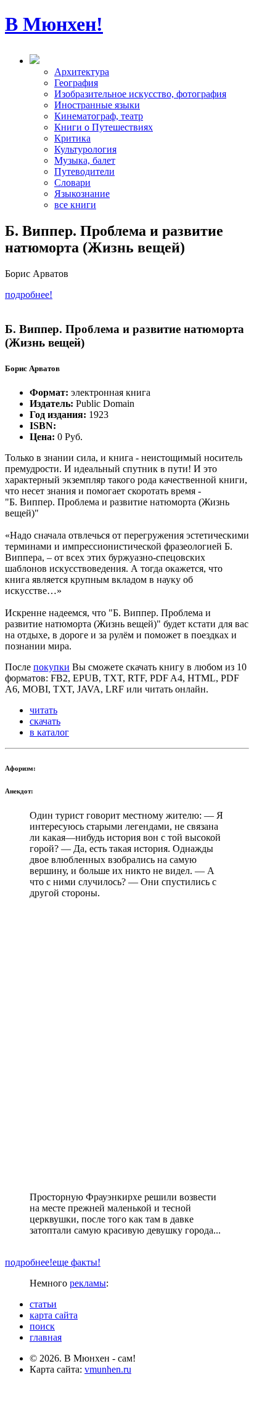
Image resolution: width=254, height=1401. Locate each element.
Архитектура (81, 71)
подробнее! (28, 294)
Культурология (85, 149)
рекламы (88, 1283)
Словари (72, 182)
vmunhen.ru (107, 1369)
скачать (45, 721)
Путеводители (84, 171)
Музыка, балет (84, 160)
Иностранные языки (97, 105)
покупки (51, 667)
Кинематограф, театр (98, 116)
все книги (75, 204)
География (76, 83)
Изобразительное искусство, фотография (140, 94)
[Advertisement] (127, 1045)
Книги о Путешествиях (103, 127)
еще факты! (76, 1262)
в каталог (49, 732)
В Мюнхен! (54, 24)
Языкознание (82, 193)
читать (43, 710)
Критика (72, 138)
